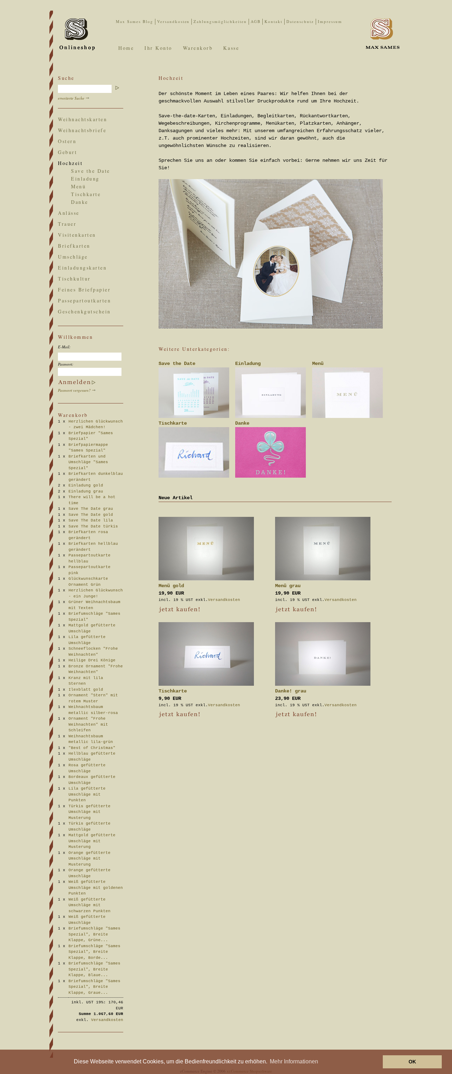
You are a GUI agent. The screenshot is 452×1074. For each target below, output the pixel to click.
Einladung (85, 178)
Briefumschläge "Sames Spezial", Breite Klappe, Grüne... (94, 934)
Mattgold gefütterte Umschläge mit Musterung (92, 841)
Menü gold (171, 586)
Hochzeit (70, 163)
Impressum (330, 21)
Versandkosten (173, 21)
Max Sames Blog (134, 21)
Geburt (67, 152)
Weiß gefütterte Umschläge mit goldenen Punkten (96, 888)
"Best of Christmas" (94, 748)
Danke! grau (290, 691)
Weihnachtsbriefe (82, 130)
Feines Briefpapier (84, 289)
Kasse (231, 48)
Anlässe (68, 213)
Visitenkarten (77, 234)
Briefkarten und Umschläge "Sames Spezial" (88, 462)
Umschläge (73, 256)
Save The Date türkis (96, 526)
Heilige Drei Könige (94, 660)
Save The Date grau (93, 509)
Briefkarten (74, 245)
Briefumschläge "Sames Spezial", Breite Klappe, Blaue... (94, 969)
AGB (256, 21)
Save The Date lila (93, 520)
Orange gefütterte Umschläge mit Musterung (90, 859)
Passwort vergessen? (74, 390)
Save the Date (90, 170)
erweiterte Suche (71, 98)
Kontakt (273, 21)
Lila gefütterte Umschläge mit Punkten (87, 794)
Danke (79, 202)
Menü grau (288, 586)
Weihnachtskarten (82, 119)
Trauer (67, 223)
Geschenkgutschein (84, 311)
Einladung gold (88, 485)
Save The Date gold (93, 515)
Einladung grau (88, 491)
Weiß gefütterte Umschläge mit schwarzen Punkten (92, 905)
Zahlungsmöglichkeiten (220, 21)
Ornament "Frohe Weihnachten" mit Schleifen (88, 724)
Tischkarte (86, 194)
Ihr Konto (158, 48)
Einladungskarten (82, 267)
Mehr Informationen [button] (294, 1061)
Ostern (67, 141)
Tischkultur (74, 278)
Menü (78, 186)
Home (126, 48)
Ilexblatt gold (88, 690)
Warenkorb (198, 48)
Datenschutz (300, 21)
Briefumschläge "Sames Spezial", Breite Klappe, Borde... (94, 952)
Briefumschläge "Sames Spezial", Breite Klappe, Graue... (94, 987)
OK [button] (412, 1061)
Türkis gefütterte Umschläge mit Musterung (90, 812)
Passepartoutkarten (84, 300)
